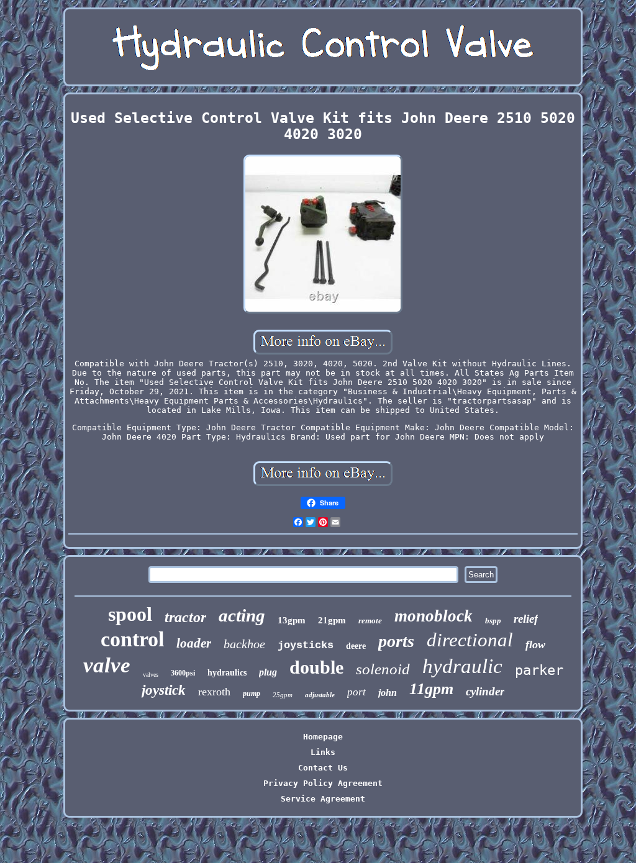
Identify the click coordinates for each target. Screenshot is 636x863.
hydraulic (462, 666)
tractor (185, 617)
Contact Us (323, 767)
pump (251, 693)
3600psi (183, 673)
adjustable (320, 694)
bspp (493, 620)
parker (539, 670)
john (387, 692)
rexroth (214, 691)
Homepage (323, 736)
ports (396, 641)
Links (323, 752)
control (132, 639)
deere (356, 646)
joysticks (306, 645)
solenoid (383, 669)
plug (268, 672)
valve (106, 665)
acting (242, 615)
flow (535, 644)
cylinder (485, 691)
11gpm (431, 689)
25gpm (283, 694)
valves (150, 674)
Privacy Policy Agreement (323, 783)
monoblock (433, 616)
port (356, 692)
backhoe (244, 644)
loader (193, 643)
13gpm (292, 620)
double (316, 667)
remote (370, 620)
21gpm (332, 620)
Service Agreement (323, 798)
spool (130, 614)
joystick (164, 690)
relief (526, 618)
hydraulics (227, 672)
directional (470, 640)
